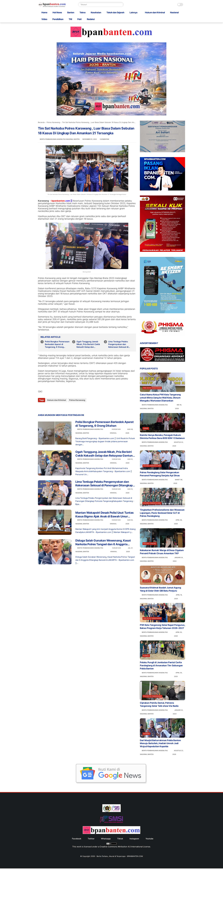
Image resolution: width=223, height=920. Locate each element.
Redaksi (91, 19)
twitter (91, 838)
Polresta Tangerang (152, 696)
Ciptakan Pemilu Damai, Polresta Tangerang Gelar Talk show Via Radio (159, 704)
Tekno (82, 12)
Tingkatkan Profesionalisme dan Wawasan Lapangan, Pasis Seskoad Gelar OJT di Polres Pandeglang (162, 513)
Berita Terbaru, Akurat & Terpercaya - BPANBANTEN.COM (120, 856)
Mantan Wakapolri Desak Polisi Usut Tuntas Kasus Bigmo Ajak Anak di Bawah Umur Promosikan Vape (104, 514)
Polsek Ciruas (149, 543)
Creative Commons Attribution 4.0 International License (125, 846)
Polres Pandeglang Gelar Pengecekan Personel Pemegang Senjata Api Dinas (160, 474)
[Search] (121, 4)
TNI (70, 19)
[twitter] (45, 407)
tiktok (120, 838)
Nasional (174, 12)
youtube (149, 838)
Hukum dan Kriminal (155, 12)
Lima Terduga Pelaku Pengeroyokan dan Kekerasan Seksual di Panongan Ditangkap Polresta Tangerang (118, 344)
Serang (146, 734)
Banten (70, 12)
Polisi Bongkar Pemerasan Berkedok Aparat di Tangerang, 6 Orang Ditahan (57, 344)
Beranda (41, 122)
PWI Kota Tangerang (152, 388)
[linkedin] (61, 407)
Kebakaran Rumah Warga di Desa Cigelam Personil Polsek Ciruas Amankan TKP (162, 552)
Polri (79, 19)
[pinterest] (55, 407)
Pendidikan (57, 19)
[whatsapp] (50, 407)
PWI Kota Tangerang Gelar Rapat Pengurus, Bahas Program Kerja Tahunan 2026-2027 (162, 626)
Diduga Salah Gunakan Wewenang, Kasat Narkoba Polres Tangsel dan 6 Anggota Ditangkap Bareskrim (103, 542)
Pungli (146, 656)
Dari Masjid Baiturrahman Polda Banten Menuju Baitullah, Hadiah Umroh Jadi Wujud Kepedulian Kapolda (160, 743)
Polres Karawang (53, 122)
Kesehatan (96, 12)
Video (44, 19)
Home (44, 12)
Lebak (145, 428)
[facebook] (40, 407)
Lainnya (133, 12)
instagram (134, 838)
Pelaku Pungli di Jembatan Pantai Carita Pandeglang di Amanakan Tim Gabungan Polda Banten (161, 665)
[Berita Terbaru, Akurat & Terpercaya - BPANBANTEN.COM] (52, 6)
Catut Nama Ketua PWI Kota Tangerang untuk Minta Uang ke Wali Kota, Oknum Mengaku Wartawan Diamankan (160, 397)
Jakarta (146, 581)
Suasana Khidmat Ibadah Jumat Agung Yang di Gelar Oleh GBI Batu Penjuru (160, 589)
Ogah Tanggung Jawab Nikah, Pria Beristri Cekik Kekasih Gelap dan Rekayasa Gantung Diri (88, 344)
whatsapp (106, 838)
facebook (76, 838)
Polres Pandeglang (152, 466)
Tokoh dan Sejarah (115, 12)
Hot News (57, 12)
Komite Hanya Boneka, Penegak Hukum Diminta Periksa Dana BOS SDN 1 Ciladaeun (162, 436)
